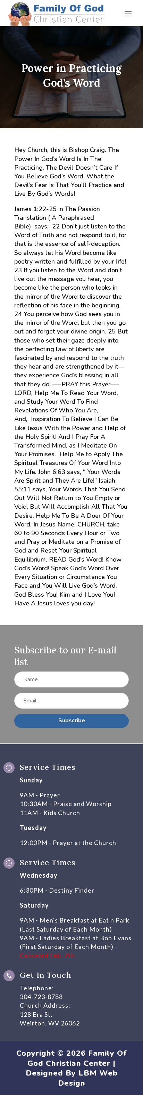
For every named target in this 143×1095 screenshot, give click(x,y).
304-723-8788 (41, 996)
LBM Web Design (88, 1078)
